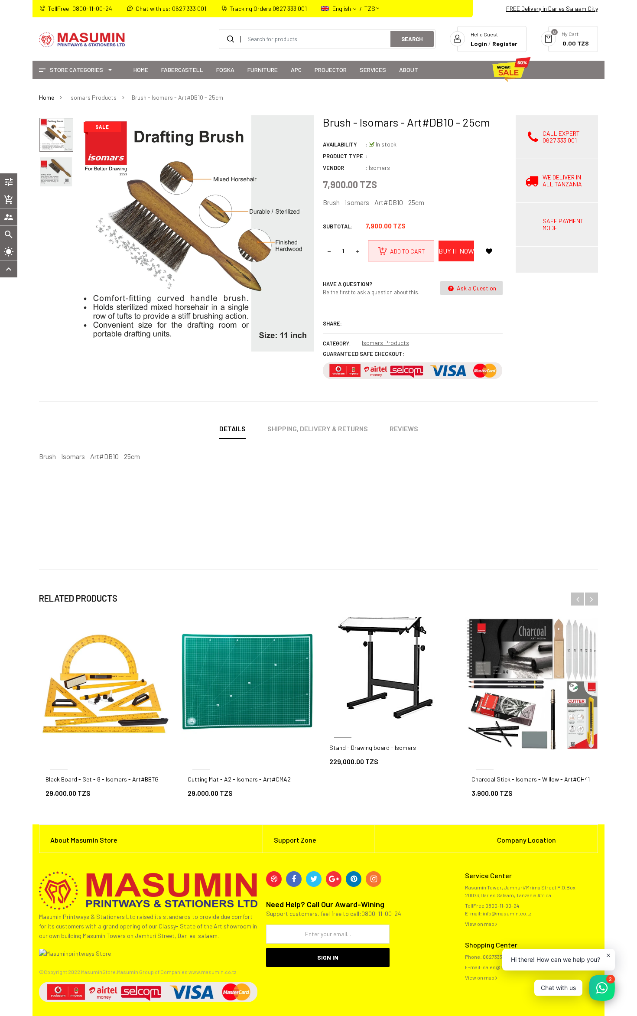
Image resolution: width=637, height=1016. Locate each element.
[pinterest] (353, 879)
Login (479, 43)
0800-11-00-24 (502, 905)
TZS (369, 4)
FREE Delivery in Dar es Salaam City (552, 8)
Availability (340, 144)
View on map (480, 924)
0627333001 (496, 957)
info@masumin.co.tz (507, 913)
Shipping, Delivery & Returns (317, 428)
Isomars (379, 167)
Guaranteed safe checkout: (363, 353)
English (342, 8)
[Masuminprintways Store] (148, 889)
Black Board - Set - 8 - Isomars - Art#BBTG (102, 779)
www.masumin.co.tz (212, 972)
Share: (332, 323)
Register (504, 43)
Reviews (404, 428)
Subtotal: (337, 226)
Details (232, 428)
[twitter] (314, 879)
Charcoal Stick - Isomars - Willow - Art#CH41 (530, 779)
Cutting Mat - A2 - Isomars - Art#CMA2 (239, 779)
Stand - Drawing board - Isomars (372, 747)
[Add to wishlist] (488, 251)
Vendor (333, 167)
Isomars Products (385, 342)
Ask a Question (475, 288)
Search (412, 39)
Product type (343, 156)
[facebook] (294, 879)
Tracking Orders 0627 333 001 (268, 8)
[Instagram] (373, 879)
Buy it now (456, 251)
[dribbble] (274, 879)
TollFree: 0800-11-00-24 (80, 8)
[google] (333, 879)
